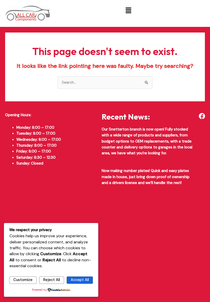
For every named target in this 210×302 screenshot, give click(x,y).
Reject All (51, 279)
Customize (23, 279)
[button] (128, 10)
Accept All (80, 279)
